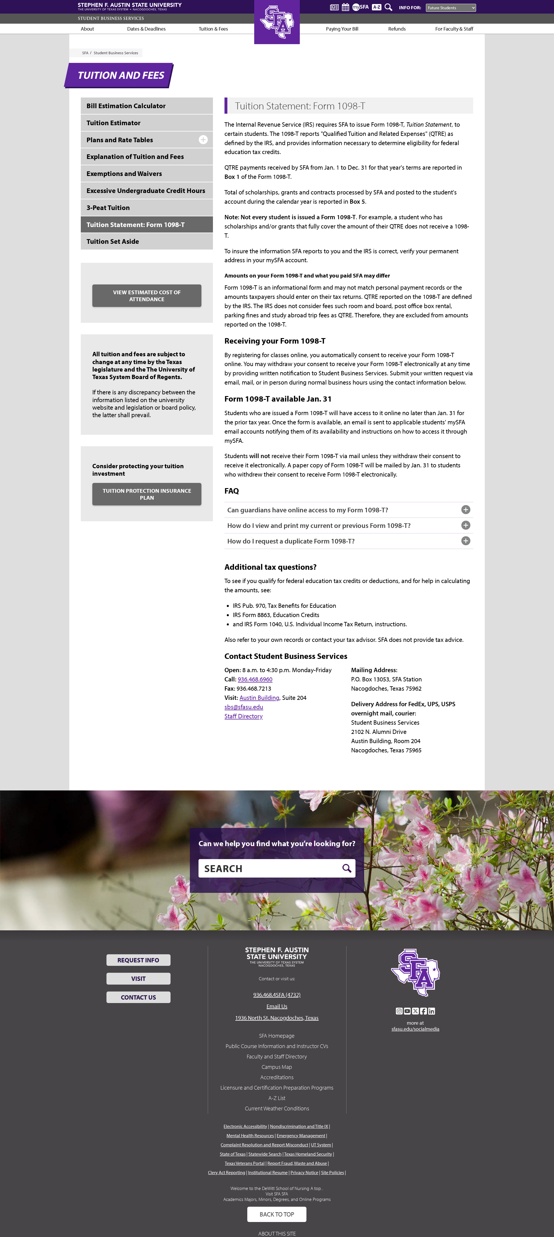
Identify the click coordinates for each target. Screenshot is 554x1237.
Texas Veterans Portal (245, 1163)
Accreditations (276, 1077)
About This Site (277, 1233)
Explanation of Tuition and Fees (135, 156)
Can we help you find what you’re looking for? (277, 843)
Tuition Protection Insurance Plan (147, 494)
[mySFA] (360, 7)
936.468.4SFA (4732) (277, 994)
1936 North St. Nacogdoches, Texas (277, 1017)
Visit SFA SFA (277, 1194)
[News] (334, 7)
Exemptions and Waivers (124, 173)
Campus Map (277, 1066)
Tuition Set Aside (113, 241)
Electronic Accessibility (245, 1126)
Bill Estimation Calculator (126, 105)
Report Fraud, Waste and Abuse (297, 1163)
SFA (85, 52)
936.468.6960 (255, 679)
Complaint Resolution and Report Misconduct (264, 1145)
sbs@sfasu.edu (243, 707)
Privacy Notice (304, 1172)
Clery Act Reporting (226, 1172)
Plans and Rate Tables (120, 139)
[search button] (346, 868)
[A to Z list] (376, 7)
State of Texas (233, 1154)
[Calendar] (345, 7)
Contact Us (138, 997)
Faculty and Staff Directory (277, 1056)
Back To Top (277, 1214)
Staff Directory (243, 716)
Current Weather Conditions (277, 1108)
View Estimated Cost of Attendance (147, 295)
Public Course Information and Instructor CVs (277, 1045)
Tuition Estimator (114, 122)
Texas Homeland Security (308, 1154)
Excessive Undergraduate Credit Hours (146, 190)
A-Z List (276, 1097)
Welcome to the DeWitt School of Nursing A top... (277, 1188)
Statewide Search (265, 1154)
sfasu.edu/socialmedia (415, 1029)
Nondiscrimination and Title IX (299, 1126)
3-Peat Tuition (108, 207)
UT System (321, 1145)
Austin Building (259, 698)
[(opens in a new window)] (399, 1011)
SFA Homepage (277, 1035)
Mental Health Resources (250, 1135)
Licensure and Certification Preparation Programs (276, 1087)
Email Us (277, 1006)
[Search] (389, 7)
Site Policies (332, 1172)
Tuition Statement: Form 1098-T (136, 224)
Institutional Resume (268, 1172)
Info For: (410, 7)
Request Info (138, 960)
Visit (138, 978)
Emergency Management (301, 1135)
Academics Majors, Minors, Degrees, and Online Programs (277, 1199)
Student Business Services (111, 18)
